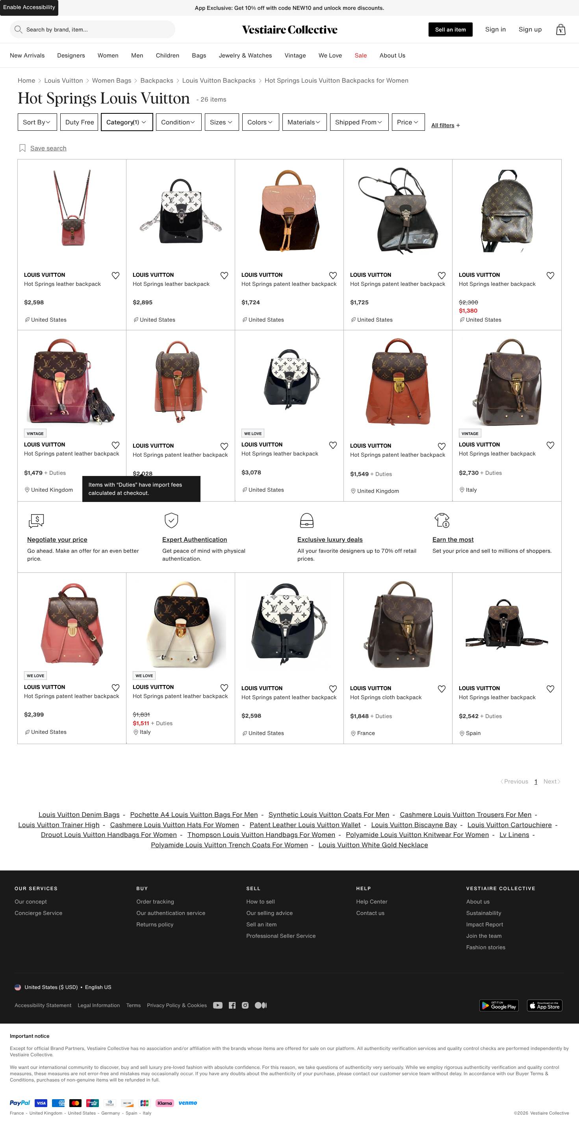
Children (168, 55)
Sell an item (450, 29)
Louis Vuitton (63, 80)
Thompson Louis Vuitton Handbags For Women (261, 835)
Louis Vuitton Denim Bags (79, 815)
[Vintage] (312, 55)
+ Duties (55, 472)
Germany (110, 1113)
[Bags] (212, 55)
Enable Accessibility (29, 7)
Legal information (99, 1005)
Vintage (295, 55)
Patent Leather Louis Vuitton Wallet (305, 825)
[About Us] (411, 55)
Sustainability (483, 913)
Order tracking (155, 902)
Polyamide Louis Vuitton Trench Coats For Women (229, 845)
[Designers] (91, 55)
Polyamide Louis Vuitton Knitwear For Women (417, 835)
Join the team (484, 936)
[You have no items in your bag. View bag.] (560, 29)
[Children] (185, 55)
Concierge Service (38, 913)
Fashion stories (485, 947)
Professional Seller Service (280, 936)
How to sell (260, 902)
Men (137, 55)
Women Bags (112, 80)
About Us (392, 55)
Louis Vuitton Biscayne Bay (414, 825)
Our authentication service (170, 913)
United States (82, 1113)
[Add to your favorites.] (115, 275)
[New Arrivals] (51, 55)
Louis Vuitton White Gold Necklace (373, 845)
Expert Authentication (194, 539)
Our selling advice (269, 913)
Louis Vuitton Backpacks (219, 80)
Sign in (495, 29)
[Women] (125, 55)
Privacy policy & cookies (177, 1005)
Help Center (372, 902)
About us (478, 902)
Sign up (530, 29)
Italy (147, 1113)
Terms (133, 1005)
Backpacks (156, 80)
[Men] (150, 55)
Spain (131, 1113)
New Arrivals (27, 55)
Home (26, 80)
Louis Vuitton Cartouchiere (510, 825)
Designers (71, 55)
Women (108, 55)
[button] (560, 29)
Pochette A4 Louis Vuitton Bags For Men (194, 815)
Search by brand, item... (57, 29)
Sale (361, 55)
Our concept (31, 902)
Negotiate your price (57, 539)
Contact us (370, 913)
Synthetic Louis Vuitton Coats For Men (329, 815)
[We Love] (348, 55)
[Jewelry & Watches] (278, 55)
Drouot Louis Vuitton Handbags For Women (109, 835)
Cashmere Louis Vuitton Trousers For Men (465, 815)
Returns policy (154, 924)
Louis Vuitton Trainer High (58, 825)
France (17, 1113)
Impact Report (484, 924)
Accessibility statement (43, 1005)
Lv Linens (514, 835)
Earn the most (453, 539)
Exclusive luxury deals (330, 539)
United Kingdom (46, 1113)
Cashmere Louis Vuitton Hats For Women (174, 825)
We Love (330, 55)
